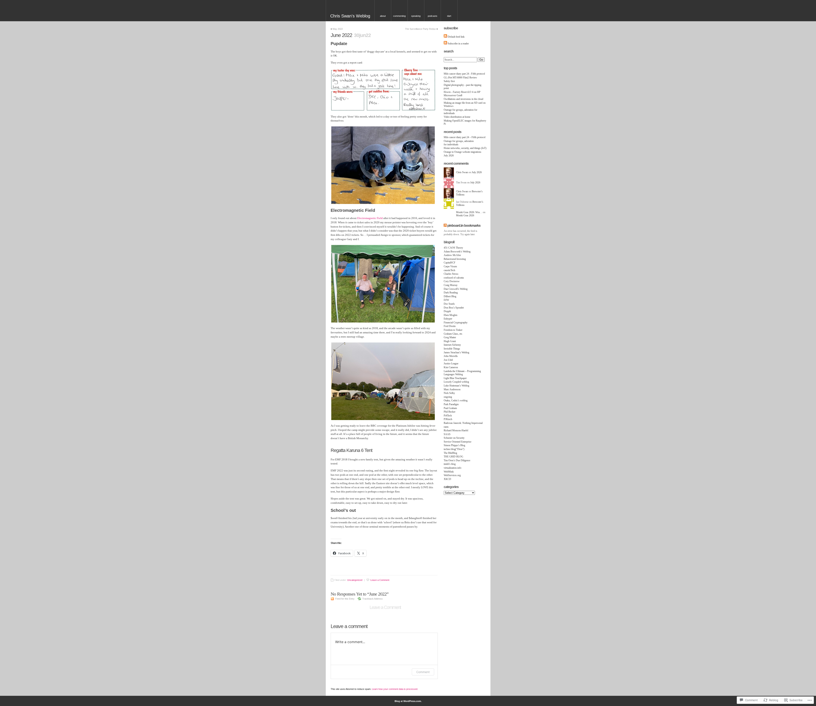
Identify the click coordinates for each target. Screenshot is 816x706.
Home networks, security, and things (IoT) (465, 148)
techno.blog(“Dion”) (454, 449)
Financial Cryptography (456, 322)
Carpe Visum (450, 266)
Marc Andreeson (452, 389)
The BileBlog (450, 452)
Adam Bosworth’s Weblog (457, 251)
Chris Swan (462, 172)
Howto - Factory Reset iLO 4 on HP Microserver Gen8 (462, 94)
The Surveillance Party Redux (420, 29)
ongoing (448, 396)
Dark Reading (451, 292)
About (383, 16)
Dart (449, 16)
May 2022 (338, 29)
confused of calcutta (454, 277)
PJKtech (448, 419)
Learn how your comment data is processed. (395, 689)
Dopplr (447, 311)
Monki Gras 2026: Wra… (469, 212)
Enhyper (448, 318)
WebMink (449, 471)
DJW (446, 300)
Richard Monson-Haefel (456, 430)
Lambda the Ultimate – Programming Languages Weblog (462, 373)
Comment (423, 672)
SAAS (447, 434)
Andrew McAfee (452, 255)
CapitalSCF (449, 262)
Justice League (451, 363)
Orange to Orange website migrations (462, 151)
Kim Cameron (451, 367)
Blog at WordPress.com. (408, 701)
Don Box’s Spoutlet (454, 307)
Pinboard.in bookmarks (463, 225)
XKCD (447, 479)
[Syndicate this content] (445, 225)
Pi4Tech (448, 415)
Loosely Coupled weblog (456, 381)
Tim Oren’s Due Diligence (457, 460)
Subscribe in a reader (458, 43)
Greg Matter (450, 337)
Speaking (416, 16)
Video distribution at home (457, 116)
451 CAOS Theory (453, 247)
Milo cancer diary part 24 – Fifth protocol (464, 137)
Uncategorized (354, 580)
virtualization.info (452, 467)
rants (446, 426)
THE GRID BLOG (453, 456)
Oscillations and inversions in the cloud (463, 99)
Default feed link (456, 36)
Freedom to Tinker (453, 329)
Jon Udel (448, 359)
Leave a (379, 580)
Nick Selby (449, 393)
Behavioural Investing (455, 258)
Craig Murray (451, 285)
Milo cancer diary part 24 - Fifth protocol (464, 73)
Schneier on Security (454, 437)
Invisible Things (452, 348)
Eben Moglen (450, 315)
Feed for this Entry (344, 598)
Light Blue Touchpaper (455, 378)
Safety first (449, 81)
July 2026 (449, 155)
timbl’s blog (450, 464)
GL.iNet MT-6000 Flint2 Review (460, 77)
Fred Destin (450, 326)
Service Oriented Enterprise (457, 441)
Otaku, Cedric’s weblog (456, 400)
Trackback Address (372, 598)
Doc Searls (449, 303)
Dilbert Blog (450, 296)
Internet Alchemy (452, 344)
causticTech (449, 270)
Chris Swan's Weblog (350, 16)
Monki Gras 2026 (465, 215)
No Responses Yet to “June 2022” (359, 594)
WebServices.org (452, 475)
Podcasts (432, 16)
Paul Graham (450, 408)
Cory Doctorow (452, 281)
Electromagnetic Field (370, 218)
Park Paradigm (451, 404)
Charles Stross (451, 273)
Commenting (399, 16)
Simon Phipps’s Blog (454, 445)
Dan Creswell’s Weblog (456, 288)
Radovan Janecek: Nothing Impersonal (463, 423)
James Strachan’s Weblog (456, 352)
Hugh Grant (450, 341)
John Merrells (451, 356)
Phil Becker (449, 411)
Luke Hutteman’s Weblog (456, 385)
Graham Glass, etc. (453, 333)
